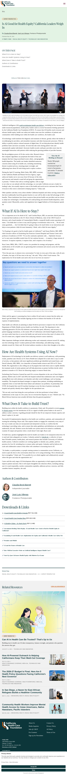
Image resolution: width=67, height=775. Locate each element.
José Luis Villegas (23, 33)
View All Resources (58, 586)
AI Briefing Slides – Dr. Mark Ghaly (15, 523)
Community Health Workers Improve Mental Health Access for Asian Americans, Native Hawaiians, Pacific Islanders (23, 707)
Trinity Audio (20, 78)
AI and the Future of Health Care (14, 545)
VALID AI (45, 437)
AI (38, 574)
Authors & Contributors (10, 63)
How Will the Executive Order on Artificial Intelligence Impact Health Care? (27, 550)
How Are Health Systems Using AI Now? (16, 57)
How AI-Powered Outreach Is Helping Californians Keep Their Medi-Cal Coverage (23, 656)
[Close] (64, 4)
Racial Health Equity (20, 39)
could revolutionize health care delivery (31, 125)
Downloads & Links (8, 66)
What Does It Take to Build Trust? (13, 60)
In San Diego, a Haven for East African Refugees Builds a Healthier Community (22, 691)
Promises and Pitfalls (10, 540)
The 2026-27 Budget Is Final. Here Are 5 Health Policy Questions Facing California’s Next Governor (24, 674)
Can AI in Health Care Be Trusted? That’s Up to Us (27, 639)
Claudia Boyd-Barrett (10, 33)
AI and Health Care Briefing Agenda (16, 513)
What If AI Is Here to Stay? (11, 54)
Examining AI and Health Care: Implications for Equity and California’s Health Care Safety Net (33, 535)
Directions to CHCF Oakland (9, 747)
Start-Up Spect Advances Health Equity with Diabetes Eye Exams (24, 555)
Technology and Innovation (38, 39)
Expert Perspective (10, 18)
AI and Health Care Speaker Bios (15, 518)
